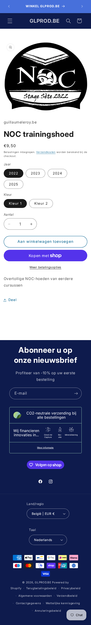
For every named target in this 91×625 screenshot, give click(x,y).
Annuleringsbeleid (48, 610)
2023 (35, 173)
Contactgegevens (28, 603)
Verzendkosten (46, 152)
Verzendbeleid (67, 595)
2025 (13, 184)
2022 (13, 173)
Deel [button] (12, 300)
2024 (57, 173)
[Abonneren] (76, 393)
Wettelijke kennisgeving (63, 603)
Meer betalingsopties (45, 267)
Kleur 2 (41, 203)
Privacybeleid (70, 588)
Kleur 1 (15, 203)
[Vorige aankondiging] (9, 6)
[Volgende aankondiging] (82, 6)
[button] (9, 20)
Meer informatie (45, 447)
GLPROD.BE (43, 582)
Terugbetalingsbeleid (41, 588)
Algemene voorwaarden (35, 595)
